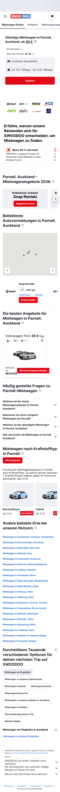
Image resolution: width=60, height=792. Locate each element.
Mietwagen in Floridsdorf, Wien (19, 575)
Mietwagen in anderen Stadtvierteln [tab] (23, 679)
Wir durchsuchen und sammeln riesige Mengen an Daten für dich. (27, 768)
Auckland (48, 786)
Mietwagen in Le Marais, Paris (18, 630)
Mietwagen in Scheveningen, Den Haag (23, 542)
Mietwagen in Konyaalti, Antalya (19, 641)
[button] (5, 16)
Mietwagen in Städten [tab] (16, 707)
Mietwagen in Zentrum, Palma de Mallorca (25, 564)
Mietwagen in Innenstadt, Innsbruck (22, 558)
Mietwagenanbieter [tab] (41, 686)
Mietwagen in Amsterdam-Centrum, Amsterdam (28, 537)
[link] (25, 204)
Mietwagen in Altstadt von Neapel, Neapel (24, 635)
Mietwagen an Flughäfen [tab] (18, 672)
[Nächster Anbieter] (52, 271)
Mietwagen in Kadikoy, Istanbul (19, 569)
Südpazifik (22, 786)
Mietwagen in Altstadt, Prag (17, 553)
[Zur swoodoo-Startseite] (20, 16)
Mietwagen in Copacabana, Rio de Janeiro (25, 608)
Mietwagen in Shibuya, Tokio (18, 591)
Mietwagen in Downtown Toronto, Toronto (25, 602)
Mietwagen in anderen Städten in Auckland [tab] (27, 700)
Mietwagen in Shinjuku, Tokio (18, 619)
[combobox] (15, 49)
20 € (29, 42)
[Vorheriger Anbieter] (7, 271)
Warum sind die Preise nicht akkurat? (26, 774)
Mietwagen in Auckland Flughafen (21, 736)
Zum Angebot (27, 513)
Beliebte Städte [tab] (12, 721)
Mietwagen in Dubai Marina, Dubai (21, 586)
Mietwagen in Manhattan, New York (21, 548)
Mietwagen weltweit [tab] (15, 686)
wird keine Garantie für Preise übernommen (29, 753)
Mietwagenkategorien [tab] (16, 693)
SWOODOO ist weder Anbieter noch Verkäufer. (25, 762)
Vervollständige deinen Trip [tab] (19, 714)
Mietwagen (9, 786)
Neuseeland (35, 786)
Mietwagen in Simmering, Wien (19, 624)
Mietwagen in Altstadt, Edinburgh (20, 613)
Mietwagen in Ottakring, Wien (18, 597)
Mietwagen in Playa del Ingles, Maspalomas (25, 580)
